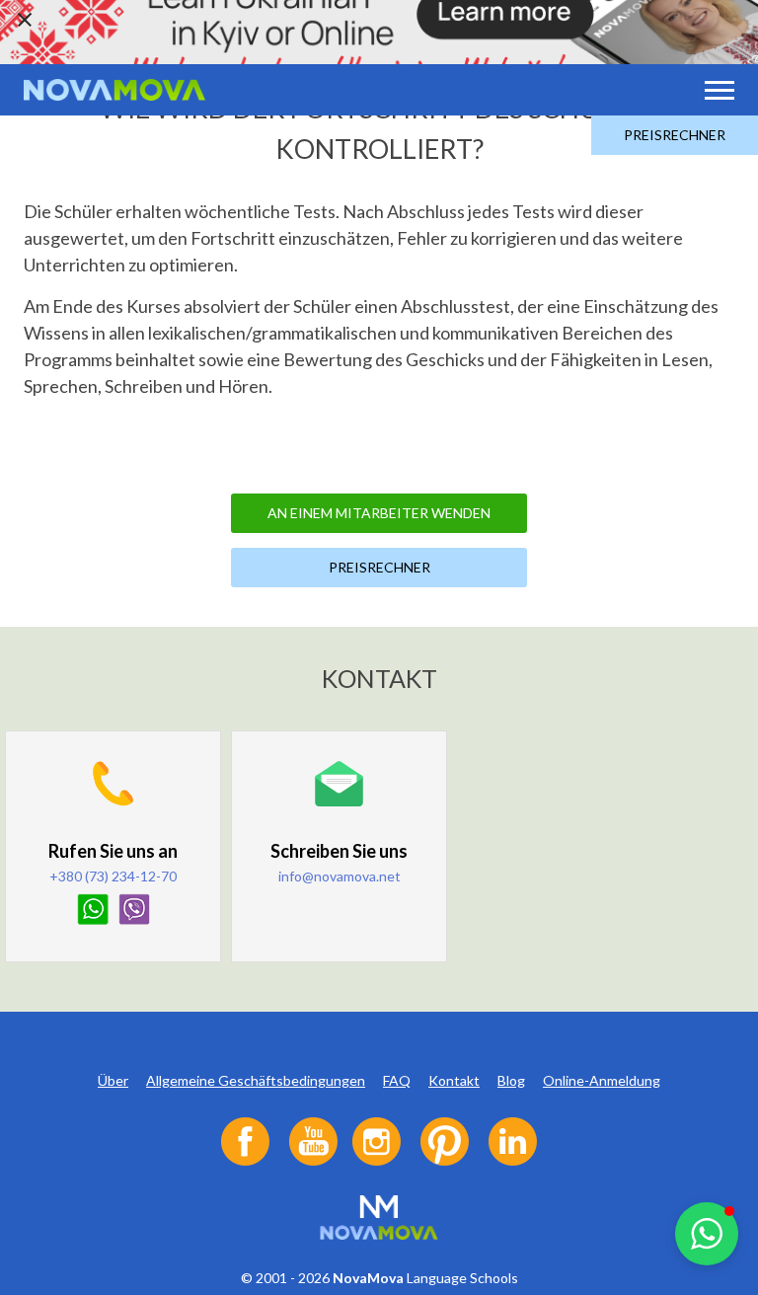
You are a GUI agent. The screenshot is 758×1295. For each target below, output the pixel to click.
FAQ (397, 1080)
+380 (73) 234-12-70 (113, 876)
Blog (511, 1080)
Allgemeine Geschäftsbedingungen (255, 1080)
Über (113, 1080)
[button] (706, 1233)
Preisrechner (674, 134)
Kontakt (454, 1080)
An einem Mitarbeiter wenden (379, 512)
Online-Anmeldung (601, 1080)
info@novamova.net (339, 876)
